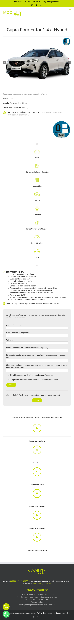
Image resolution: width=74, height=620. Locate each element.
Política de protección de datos (48, 613)
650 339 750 (25, 1)
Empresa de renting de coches (37, 599)
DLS (69, 613)
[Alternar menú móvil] (70, 10)
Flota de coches (37, 602)
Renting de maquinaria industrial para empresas (37, 605)
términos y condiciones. (35, 375)
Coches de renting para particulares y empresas (37, 594)
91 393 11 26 (35, 1)
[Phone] (6, 606)
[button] (4, 62)
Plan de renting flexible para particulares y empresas (37, 597)
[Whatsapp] (6, 614)
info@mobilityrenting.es (51, 1)
